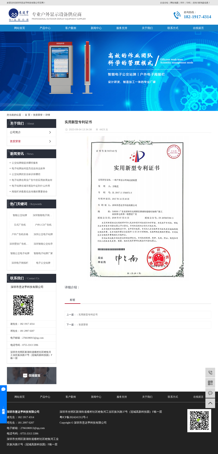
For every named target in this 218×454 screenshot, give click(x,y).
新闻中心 (96, 28)
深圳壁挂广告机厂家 (20, 244)
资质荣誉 (38, 115)
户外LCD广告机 (43, 225)
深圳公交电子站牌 (43, 234)
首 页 (27, 115)
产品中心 (45, 28)
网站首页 (19, 28)
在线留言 (198, 28)
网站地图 (174, 3)
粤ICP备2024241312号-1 (74, 417)
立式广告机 (20, 225)
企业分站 (164, 3)
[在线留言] (210, 393)
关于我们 (147, 28)
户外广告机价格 (20, 234)
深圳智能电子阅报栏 (43, 215)
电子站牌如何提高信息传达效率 (28, 168)
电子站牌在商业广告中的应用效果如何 (32, 180)
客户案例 (70, 28)
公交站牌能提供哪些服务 (25, 163)
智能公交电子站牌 (19, 253)
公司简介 (15, 132)
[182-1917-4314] (210, 372)
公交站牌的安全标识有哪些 (26, 174)
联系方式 (172, 28)
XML (188, 3)
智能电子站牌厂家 (43, 253)
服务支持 (121, 28)
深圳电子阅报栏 (20, 263)
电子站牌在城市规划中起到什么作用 (31, 186)
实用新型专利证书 (88, 314)
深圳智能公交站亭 (43, 244)
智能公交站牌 (20, 215)
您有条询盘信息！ (201, 3)
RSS (182, 3)
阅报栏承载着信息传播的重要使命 (30, 191)
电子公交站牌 (43, 263)
